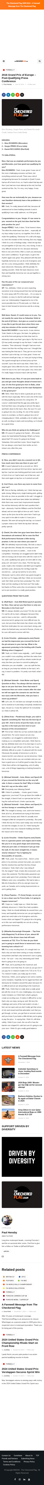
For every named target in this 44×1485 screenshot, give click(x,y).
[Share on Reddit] (17, 95)
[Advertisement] (22, 32)
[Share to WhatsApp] (13, 95)
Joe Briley (7, 1350)
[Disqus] (22, 1418)
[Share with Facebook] (4, 95)
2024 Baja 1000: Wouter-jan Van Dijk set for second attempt (30, 1085)
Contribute (18, 1456)
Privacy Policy (29, 1462)
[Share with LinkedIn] (8, 95)
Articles (6, 1251)
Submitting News (27, 1459)
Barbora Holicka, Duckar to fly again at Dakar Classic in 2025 (30, 1098)
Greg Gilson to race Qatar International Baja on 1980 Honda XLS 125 (29, 1112)
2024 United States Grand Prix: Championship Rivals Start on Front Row (20, 1342)
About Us (29, 1456)
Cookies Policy (9, 1465)
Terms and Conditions (11, 1462)
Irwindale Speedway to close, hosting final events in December (29, 1071)
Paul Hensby (8, 84)
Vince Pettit (7, 1311)
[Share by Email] (22, 95)
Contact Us (6, 1456)
